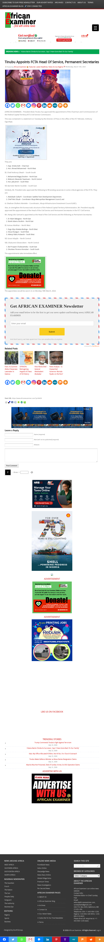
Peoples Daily (9, 896)
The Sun (7, 893)
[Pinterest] (39, 105)
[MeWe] (55, 105)
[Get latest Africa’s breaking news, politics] (17, 19)
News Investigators (44, 885)
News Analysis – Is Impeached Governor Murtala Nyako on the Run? (56, 370)
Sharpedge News (43, 871)
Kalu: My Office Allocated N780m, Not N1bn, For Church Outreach (53, 753)
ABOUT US (81, 3)
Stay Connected (34, 6)
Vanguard (7, 900)
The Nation (8, 890)
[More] (65, 105)
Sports (6, 918)
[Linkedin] (44, 105)
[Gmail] (23, 105)
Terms (90, 3)
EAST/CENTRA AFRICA (12, 871)
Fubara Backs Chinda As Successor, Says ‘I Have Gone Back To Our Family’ (47, 51)
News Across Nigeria (55, 67)
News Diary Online (44, 875)
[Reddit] (49, 105)
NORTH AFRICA (9, 875)
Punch (6, 886)
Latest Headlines (42, 67)
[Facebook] (7, 105)
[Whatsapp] (18, 105)
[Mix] (60, 105)
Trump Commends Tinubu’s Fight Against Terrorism (53, 742)
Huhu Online (41, 868)
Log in (98, 930)
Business (7, 921)
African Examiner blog (12, 6)
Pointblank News (43, 865)
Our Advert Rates (45, 3)
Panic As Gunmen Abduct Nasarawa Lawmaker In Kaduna (11, 370)
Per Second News (43, 888)
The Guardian (9, 883)
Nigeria (7, 915)
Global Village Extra (44, 878)
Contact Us (70, 3)
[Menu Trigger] (95, 27)
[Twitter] (12, 105)
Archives (59, 3)
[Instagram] (33, 105)
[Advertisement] (45, 391)
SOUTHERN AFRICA (11, 868)
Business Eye (8, 907)
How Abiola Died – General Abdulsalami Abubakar (41, 370)
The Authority (9, 903)
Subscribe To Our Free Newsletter (18, 3)
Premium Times (43, 882)
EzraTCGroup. (18, 930)
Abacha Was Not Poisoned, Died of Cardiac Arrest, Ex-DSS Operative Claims (53, 765)
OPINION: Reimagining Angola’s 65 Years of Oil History (26, 370)
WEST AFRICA (9, 865)
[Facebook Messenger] (28, 105)
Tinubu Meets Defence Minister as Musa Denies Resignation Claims (53, 759)
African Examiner (20, 67)
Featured (32, 67)
